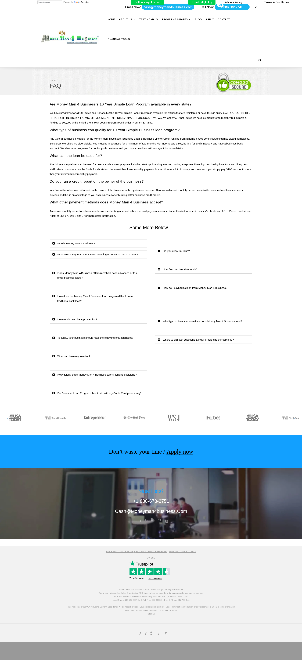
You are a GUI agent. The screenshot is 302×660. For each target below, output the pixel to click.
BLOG (198, 19)
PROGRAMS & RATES (175, 19)
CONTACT (224, 19)
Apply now (180, 451)
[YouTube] (165, 522)
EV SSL (151, 557)
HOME (111, 19)
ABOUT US (125, 19)
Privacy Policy (233, 2)
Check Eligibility (202, 2)
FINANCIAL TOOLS (118, 39)
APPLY (210, 19)
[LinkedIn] (151, 521)
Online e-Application (147, 2)
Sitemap (151, 614)
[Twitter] (158, 521)
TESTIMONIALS (148, 19)
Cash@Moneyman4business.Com (151, 511)
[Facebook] (138, 521)
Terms (174, 610)
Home (53, 80)
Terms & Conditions (276, 2)
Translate (85, 2)
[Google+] (145, 521)
